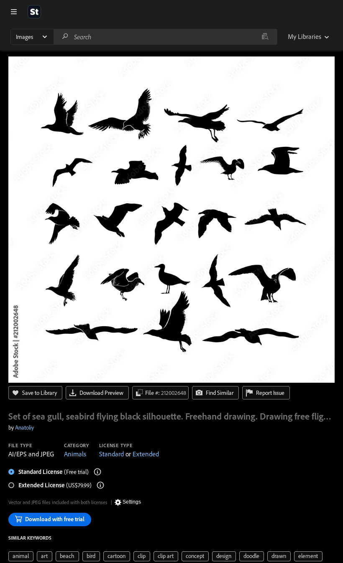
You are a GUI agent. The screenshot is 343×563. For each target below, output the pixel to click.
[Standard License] (97, 472)
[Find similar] (265, 37)
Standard (111, 454)
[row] (20, 556)
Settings (132, 502)
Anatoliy (24, 427)
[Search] (65, 36)
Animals (75, 454)
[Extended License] (100, 485)
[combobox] (165, 37)
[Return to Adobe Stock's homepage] (34, 11)
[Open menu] (14, 11)
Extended (146, 454)
